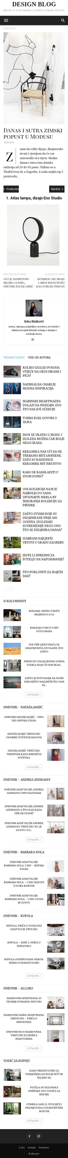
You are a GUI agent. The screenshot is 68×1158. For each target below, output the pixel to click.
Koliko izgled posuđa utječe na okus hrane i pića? (42, 372)
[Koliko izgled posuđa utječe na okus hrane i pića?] (12, 372)
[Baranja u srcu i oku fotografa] (12, 632)
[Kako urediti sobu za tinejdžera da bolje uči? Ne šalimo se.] (12, 1075)
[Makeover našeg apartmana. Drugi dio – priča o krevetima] (56, 1019)
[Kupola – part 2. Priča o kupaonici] (56, 947)
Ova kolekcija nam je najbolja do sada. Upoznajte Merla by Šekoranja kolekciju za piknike (42, 497)
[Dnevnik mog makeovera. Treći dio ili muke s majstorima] (56, 1036)
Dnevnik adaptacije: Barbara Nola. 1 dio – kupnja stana (24, 865)
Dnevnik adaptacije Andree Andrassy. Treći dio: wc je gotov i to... (24, 827)
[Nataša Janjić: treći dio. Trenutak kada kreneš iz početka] (56, 755)
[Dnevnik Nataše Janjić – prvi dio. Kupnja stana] (56, 721)
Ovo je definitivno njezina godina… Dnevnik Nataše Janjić (18, 282)
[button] (6, 20)
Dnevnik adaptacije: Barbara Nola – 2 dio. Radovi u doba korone (24, 882)
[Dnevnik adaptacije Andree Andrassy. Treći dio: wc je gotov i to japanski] (56, 827)
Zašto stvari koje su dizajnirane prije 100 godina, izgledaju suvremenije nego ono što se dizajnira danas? (42, 522)
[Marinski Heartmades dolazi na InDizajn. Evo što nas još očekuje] (12, 405)
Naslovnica (9, 28)
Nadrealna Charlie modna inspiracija (39, 386)
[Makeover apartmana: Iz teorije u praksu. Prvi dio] (56, 1002)
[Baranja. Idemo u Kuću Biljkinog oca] (12, 615)
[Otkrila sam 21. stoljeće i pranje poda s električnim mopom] (12, 1109)
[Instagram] (34, 340)
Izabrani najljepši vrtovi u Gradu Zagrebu (43, 540)
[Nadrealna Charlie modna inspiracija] (12, 388)
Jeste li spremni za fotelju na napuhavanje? (43, 557)
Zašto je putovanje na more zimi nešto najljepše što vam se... (44, 682)
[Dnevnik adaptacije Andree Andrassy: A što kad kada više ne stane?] (56, 811)
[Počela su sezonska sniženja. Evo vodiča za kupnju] (12, 1092)
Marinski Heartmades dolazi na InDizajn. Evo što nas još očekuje (42, 405)
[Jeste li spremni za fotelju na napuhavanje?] (12, 559)
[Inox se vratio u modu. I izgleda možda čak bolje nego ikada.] (12, 439)
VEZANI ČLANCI (13, 357)
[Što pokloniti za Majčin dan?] (12, 576)
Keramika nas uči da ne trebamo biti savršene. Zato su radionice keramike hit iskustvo (42, 458)
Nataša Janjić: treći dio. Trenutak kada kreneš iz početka (23, 754)
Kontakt (31, 1147)
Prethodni (12, 189)
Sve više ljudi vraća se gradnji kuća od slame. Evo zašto (44, 648)
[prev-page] (5, 589)
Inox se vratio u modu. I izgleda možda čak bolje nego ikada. (44, 439)
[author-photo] (34, 316)
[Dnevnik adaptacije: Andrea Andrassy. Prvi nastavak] (56, 794)
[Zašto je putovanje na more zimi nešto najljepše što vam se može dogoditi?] (12, 682)
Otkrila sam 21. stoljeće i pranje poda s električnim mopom (44, 1108)
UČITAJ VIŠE (32, 694)
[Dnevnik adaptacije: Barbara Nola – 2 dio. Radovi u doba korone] (56, 883)
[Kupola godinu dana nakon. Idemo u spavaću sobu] (56, 964)
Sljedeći (55, 189)
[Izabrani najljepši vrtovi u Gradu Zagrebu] (12, 543)
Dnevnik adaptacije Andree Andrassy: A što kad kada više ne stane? (24, 810)
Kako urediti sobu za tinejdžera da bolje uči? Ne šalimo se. (44, 1074)
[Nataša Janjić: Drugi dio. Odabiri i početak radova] (56, 738)
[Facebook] (29, 1136)
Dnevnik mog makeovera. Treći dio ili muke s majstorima (24, 1035)
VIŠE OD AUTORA (39, 357)
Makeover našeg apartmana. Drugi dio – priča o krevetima (23, 1018)
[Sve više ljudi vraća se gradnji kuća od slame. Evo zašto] (12, 649)
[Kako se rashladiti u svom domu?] (12, 476)
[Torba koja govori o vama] (12, 422)
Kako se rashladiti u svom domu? (40, 474)
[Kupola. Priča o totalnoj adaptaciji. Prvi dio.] (56, 930)
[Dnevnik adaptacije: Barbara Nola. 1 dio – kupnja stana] (56, 866)
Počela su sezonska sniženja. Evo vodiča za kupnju (44, 1091)
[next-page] (11, 589)
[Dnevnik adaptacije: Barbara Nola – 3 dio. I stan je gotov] (56, 900)
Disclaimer (44, 1147)
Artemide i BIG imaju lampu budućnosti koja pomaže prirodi (50, 282)
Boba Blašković (34, 321)
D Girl (22, 1147)
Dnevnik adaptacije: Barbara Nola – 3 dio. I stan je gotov (24, 899)
